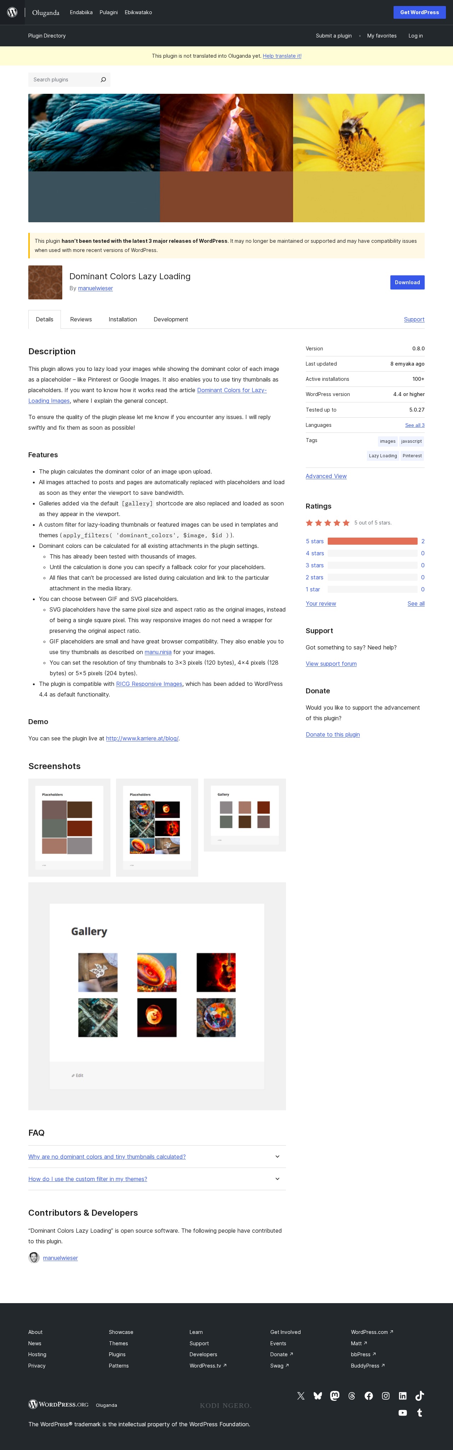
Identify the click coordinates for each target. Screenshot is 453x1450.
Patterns (119, 1366)
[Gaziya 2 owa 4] (188, 788)
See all (416, 603)
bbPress (364, 1354)
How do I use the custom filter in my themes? (87, 1179)
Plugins (117, 1354)
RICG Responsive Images (149, 683)
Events (278, 1343)
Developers (203, 1354)
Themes (118, 1343)
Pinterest (412, 455)
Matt (359, 1343)
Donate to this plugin (333, 734)
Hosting (37, 1354)
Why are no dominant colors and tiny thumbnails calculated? (107, 1156)
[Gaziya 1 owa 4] (100, 788)
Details (44, 319)
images (388, 441)
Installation (123, 319)
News (34, 1343)
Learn (196, 1332)
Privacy (37, 1366)
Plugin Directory (47, 36)
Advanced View (326, 476)
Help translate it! (282, 56)
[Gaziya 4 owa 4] (276, 891)
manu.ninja (158, 651)
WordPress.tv (208, 1366)
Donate (282, 1354)
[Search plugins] (103, 80)
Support (414, 319)
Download (407, 282)
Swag (279, 1366)
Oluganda (106, 1405)
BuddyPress (368, 1366)
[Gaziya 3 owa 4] (276, 788)
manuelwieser (95, 288)
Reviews (81, 319)
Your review (321, 603)
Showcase (121, 1332)
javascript (411, 441)
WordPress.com (372, 1332)
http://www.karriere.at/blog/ (142, 738)
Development (171, 319)
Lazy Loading (383, 455)
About (35, 1332)
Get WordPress (419, 12)
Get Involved (285, 1332)
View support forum (331, 663)
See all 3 (415, 425)
